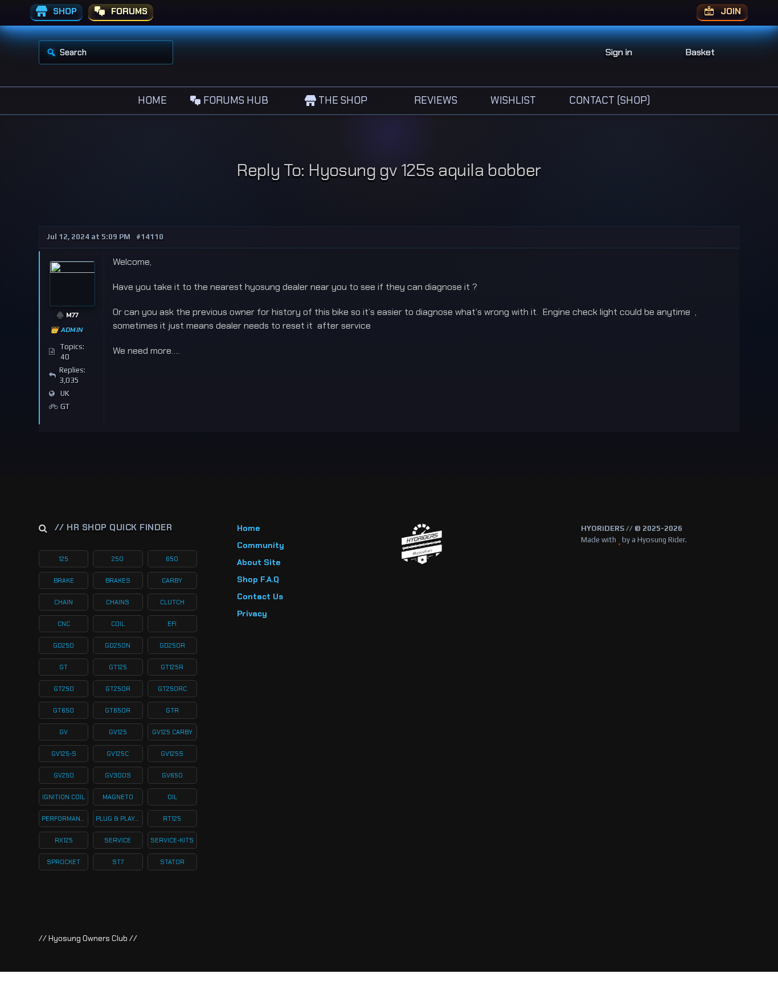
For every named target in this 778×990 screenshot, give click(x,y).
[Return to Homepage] (421, 544)
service (117, 840)
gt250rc (172, 689)
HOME (151, 100)
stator (172, 862)
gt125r (172, 667)
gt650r (117, 710)
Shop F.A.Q (258, 579)
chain (63, 602)
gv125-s (63, 754)
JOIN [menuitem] (729, 11)
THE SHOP (341, 100)
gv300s (118, 775)
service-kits (172, 840)
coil (118, 624)
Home (248, 528)
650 (172, 559)
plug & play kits (119, 819)
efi (172, 624)
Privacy (252, 613)
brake (64, 580)
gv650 (172, 775)
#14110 (149, 236)
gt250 (64, 689)
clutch (172, 602)
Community (260, 545)
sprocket (63, 862)
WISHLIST (512, 100)
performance (65, 819)
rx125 (64, 840)
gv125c (118, 754)
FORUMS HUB (234, 100)
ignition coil (63, 797)
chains (117, 602)
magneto (118, 797)
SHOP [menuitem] (64, 11)
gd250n (117, 645)
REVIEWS (434, 100)
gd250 (63, 645)
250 (118, 559)
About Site (258, 562)
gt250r (117, 689)
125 (63, 559)
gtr (172, 710)
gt (63, 667)
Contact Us (260, 596)
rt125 (172, 819)
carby (172, 580)
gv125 (118, 732)
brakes (117, 580)
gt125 (118, 667)
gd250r (172, 645)
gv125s (172, 754)
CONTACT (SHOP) (608, 100)
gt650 (63, 710)
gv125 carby (172, 732)
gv (63, 732)
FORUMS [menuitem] (128, 11)
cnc (64, 624)
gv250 (64, 775)
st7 (118, 862)
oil (172, 797)
